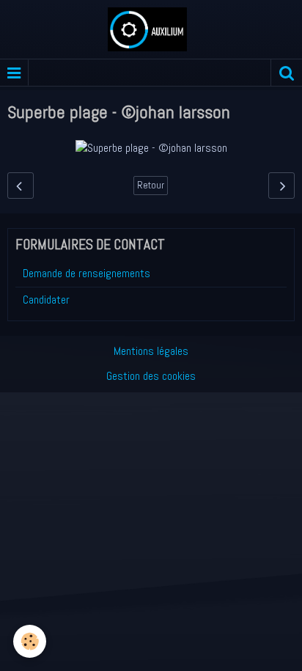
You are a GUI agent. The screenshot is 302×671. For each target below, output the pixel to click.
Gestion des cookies (151, 376)
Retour (150, 185)
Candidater (46, 299)
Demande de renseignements (86, 273)
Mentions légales (151, 351)
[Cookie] (29, 641)
